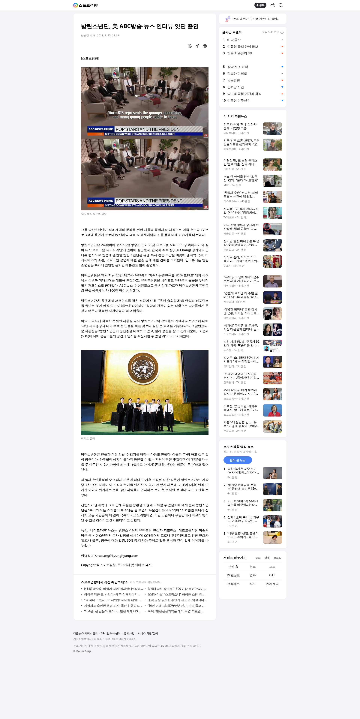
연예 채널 (272, 584)
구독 (262, 5)
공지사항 (129, 633)
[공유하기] (272, 5)
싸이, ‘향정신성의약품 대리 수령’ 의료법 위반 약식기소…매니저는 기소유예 (177, 611)
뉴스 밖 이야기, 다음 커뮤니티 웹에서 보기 (259, 18)
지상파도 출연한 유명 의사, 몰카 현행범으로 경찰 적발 (113, 605)
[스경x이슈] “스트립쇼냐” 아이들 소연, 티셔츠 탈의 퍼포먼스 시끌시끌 (177, 594)
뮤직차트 (233, 584)
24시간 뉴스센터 (111, 633)
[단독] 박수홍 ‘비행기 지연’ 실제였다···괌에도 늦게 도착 (113, 589)
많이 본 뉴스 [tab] (237, 460)
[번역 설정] (190, 46)
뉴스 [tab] (258, 557)
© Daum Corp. (82, 651)
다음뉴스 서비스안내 (85, 633)
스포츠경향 (88, 5)
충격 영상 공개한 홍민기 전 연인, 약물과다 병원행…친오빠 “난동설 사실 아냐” (177, 600)
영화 (253, 575)
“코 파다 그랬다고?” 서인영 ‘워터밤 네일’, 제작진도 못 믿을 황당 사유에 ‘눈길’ (113, 600)
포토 (272, 566)
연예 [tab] (267, 557)
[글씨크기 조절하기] (197, 46)
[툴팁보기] (282, 32)
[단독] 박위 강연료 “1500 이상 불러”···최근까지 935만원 (177, 589)
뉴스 (253, 566)
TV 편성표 (233, 575)
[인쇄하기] (204, 46)
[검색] (282, 5)
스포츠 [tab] (277, 557)
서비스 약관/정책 (148, 633)
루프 (253, 584)
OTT (272, 575)
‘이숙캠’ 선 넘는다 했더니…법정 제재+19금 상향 (113, 611)
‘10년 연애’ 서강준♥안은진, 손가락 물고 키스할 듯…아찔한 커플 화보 (177, 605)
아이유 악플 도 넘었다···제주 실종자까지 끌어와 (113, 594)
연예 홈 (233, 566)
